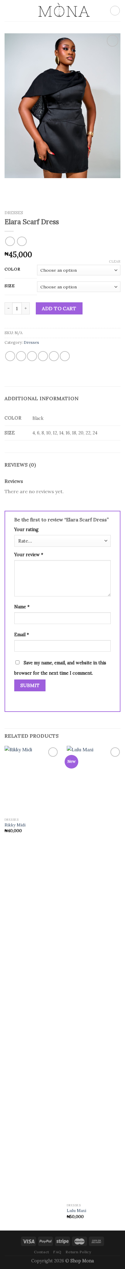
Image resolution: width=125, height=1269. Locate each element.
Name (21, 607)
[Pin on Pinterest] (54, 356)
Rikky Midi (15, 825)
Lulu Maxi (76, 1210)
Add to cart (59, 308)
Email (21, 634)
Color (12, 269)
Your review (28, 554)
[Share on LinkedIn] (65, 356)
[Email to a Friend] (43, 356)
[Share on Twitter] (32, 356)
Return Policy (78, 1252)
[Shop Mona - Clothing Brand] (62, 10)
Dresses (14, 212)
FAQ (57, 1252)
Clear (114, 261)
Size (10, 286)
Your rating (26, 529)
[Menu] (8, 10)
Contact (41, 1252)
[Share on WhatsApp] (10, 356)
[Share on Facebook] (21, 356)
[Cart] (115, 10)
